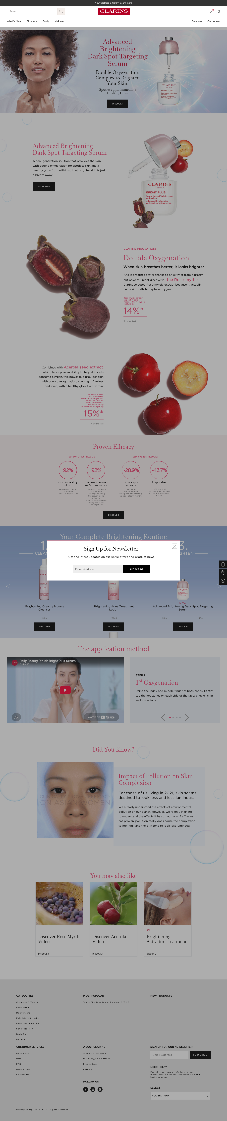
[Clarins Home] (114, 11)
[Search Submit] (61, 11)
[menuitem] (212, 11)
